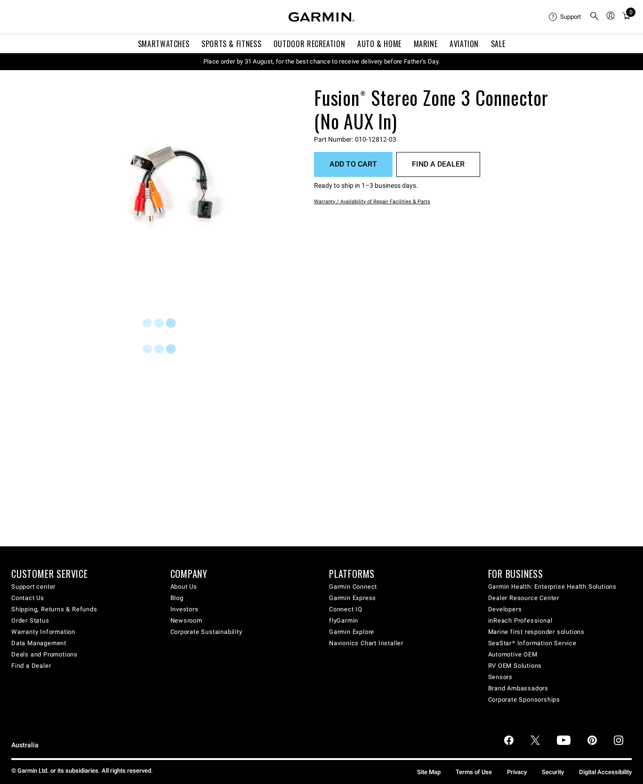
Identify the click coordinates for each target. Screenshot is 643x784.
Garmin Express (352, 597)
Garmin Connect (353, 586)
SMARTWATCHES (164, 43)
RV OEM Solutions (515, 665)
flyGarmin (343, 620)
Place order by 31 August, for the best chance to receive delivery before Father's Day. (321, 61)
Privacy (517, 772)
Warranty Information (43, 631)
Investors (184, 609)
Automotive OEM (513, 654)
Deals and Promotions (44, 654)
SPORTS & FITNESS (231, 43)
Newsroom (186, 620)
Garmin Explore (351, 631)
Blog (177, 597)
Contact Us (27, 597)
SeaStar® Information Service (532, 643)
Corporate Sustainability (206, 631)
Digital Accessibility (605, 772)
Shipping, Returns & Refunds (54, 609)
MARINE (426, 43)
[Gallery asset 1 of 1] (173, 182)
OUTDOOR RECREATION (309, 43)
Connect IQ (345, 609)
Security (553, 772)
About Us (183, 586)
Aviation (464, 43)
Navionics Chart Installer (366, 643)
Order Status (30, 620)
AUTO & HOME (379, 43)
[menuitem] (565, 17)
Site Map (429, 772)
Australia (25, 745)
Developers (505, 609)
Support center (33, 586)
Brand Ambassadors (518, 688)
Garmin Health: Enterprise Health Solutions (552, 586)
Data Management (38, 643)
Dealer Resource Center (524, 597)
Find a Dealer (438, 164)
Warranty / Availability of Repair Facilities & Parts (372, 202)
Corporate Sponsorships (524, 699)
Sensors (500, 676)
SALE (498, 43)
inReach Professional (520, 620)
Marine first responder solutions (536, 631)
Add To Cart (353, 164)
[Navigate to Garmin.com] (321, 17)
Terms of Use (474, 772)
